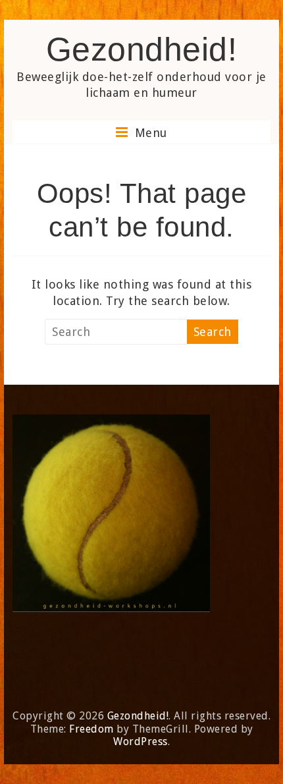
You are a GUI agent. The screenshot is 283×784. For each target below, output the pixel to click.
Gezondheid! (142, 49)
